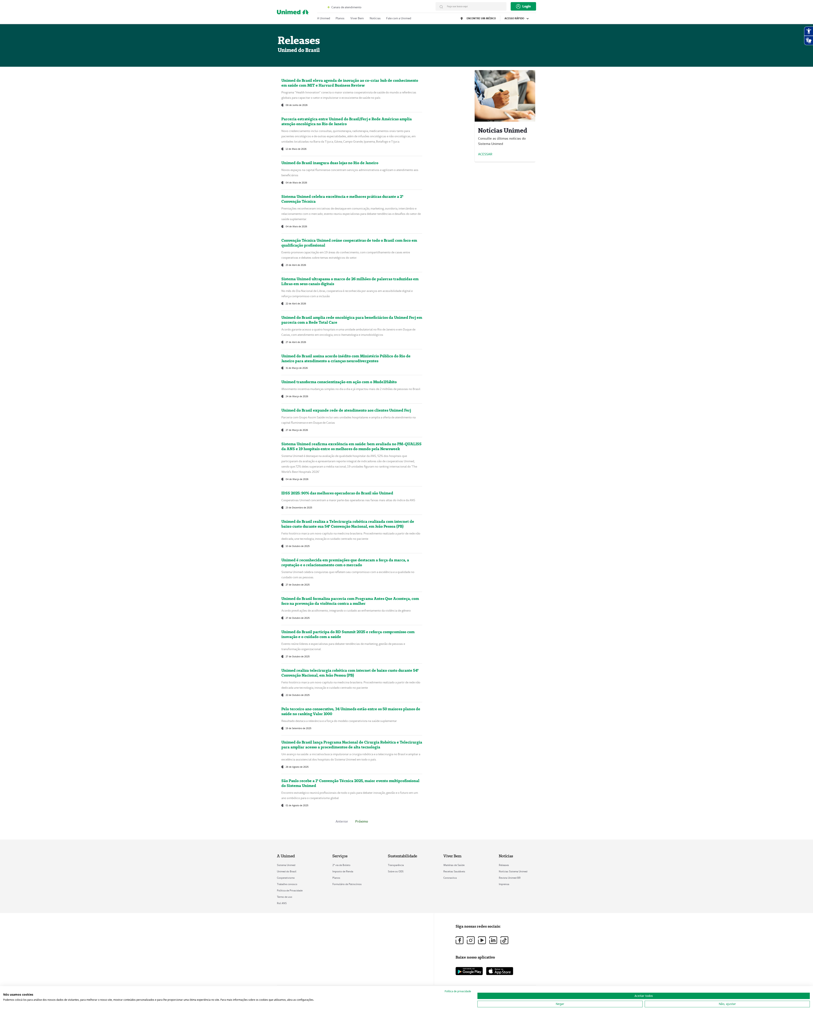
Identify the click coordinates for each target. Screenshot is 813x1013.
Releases (504, 865)
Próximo (361, 821)
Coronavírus (450, 877)
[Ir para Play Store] (469, 971)
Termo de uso (284, 896)
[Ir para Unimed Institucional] (293, 13)
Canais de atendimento (346, 7)
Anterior (342, 821)
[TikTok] (504, 940)
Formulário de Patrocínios (347, 884)
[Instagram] (471, 940)
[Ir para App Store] (499, 971)
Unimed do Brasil (286, 871)
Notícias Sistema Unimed (513, 871)
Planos (336, 877)
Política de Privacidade (290, 890)
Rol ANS (282, 903)
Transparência (396, 865)
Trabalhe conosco (287, 884)
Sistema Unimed (286, 865)
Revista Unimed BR (510, 877)
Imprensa (504, 884)
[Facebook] (459, 940)
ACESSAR (485, 154)
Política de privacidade (458, 991)
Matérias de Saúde (454, 865)
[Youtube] (482, 940)
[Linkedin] (493, 940)
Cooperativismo (286, 877)
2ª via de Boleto (341, 865)
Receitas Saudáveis (454, 871)
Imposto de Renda (342, 871)
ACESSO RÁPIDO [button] (515, 18)
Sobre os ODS (396, 871)
